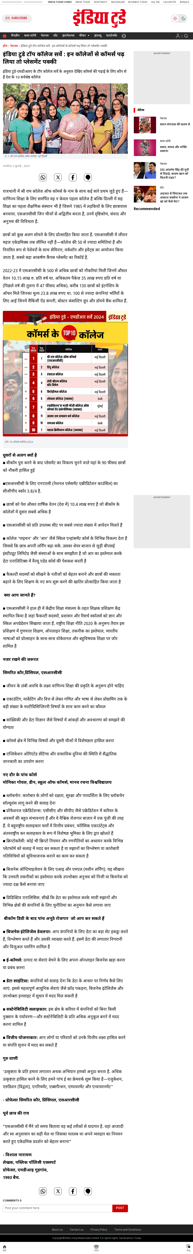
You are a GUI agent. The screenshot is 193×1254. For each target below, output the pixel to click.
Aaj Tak (155, 2)
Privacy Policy (99, 1229)
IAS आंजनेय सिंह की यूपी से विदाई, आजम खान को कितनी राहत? (174, 174)
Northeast (100, 2)
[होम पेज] (4, 36)
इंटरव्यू (97, 36)
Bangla (184, 2)
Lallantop (169, 2)
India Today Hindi (60, 2)
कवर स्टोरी (30, 36)
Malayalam (118, 2)
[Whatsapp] (43, 178)
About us (57, 1229)
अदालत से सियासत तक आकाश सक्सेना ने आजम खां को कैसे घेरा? (174, 198)
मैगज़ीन (15, 36)
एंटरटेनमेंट (111, 36)
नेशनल (45, 36)
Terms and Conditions (127, 1229)
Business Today (137, 2)
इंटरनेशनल (68, 36)
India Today (83, 2)
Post (120, 1208)
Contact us (76, 1229)
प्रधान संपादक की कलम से (175, 125)
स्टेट (55, 36)
